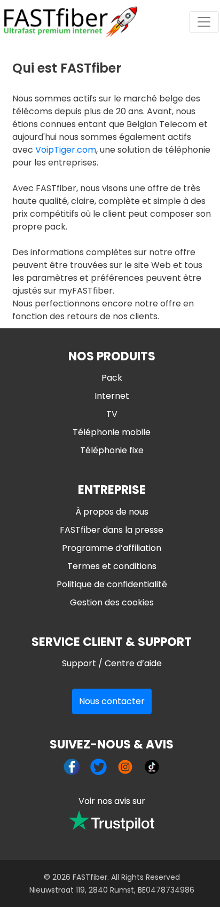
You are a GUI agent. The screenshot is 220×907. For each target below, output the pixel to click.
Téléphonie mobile (112, 432)
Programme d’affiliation (111, 548)
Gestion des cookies (112, 602)
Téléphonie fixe (112, 450)
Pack (111, 378)
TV (111, 414)
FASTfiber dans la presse (111, 530)
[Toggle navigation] (204, 22)
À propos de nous (111, 512)
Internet (112, 396)
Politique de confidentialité (112, 584)
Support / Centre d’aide (112, 663)
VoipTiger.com (65, 150)
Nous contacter (112, 701)
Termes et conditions (111, 566)
